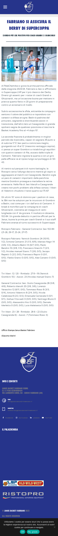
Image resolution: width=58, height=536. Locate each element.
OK (22, 532)
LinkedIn (36, 418)
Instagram (23, 418)
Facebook (9, 418)
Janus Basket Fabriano (14, 510)
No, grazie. (33, 532)
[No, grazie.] (54, 527)
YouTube (48, 418)
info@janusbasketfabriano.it (20, 401)
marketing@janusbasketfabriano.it (23, 410)
